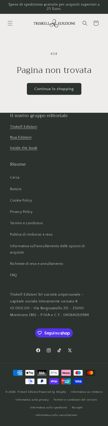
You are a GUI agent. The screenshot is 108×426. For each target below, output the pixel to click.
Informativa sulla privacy (32, 399)
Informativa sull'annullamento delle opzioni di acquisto (47, 249)
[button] (10, 23)
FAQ (13, 275)
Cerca (15, 178)
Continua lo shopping (54, 89)
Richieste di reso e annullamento (36, 264)
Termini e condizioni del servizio (75, 399)
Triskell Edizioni (23, 127)
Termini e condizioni (26, 223)
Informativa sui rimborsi (86, 391)
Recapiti (77, 407)
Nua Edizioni (20, 137)
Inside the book (23, 148)
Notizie (15, 189)
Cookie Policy (21, 200)
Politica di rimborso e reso (31, 235)
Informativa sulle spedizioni (48, 407)
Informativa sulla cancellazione (56, 415)
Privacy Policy (21, 212)
